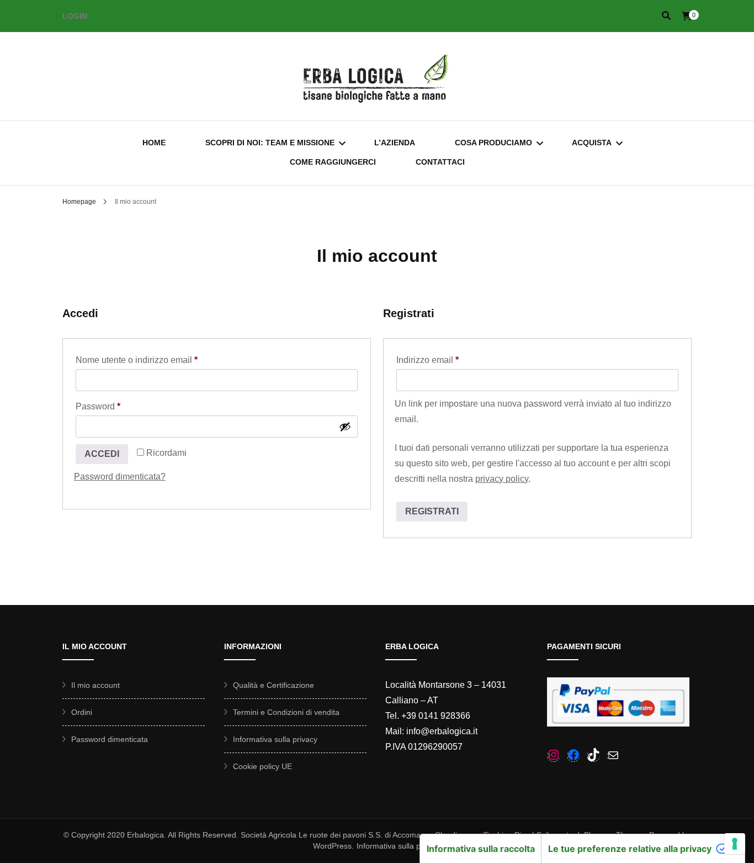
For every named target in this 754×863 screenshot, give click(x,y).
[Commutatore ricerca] (666, 15)
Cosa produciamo (493, 142)
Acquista (592, 142)
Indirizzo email (445, 360)
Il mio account (95, 685)
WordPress (332, 845)
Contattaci (440, 161)
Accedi (101, 454)
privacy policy (501, 478)
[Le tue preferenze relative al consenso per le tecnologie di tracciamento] (734, 843)
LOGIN (74, 16)
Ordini (81, 712)
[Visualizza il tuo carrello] (687, 16)
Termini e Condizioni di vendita (286, 712)
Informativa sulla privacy (275, 739)
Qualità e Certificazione (273, 685)
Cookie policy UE (262, 766)
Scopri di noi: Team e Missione (269, 142)
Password (116, 406)
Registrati (432, 511)
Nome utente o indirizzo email (155, 360)
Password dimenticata (109, 739)
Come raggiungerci (333, 161)
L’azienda (394, 142)
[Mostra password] (345, 426)
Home (154, 142)
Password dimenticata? (120, 476)
